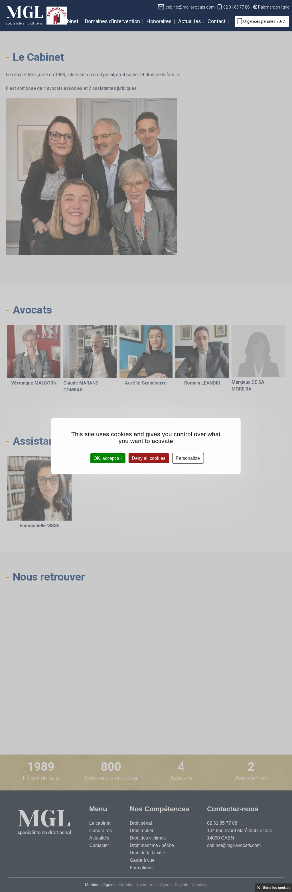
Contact (217, 21)
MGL (25, 14)
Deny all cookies (148, 458)
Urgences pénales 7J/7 (264, 21)
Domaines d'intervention (112, 21)
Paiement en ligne (273, 7)
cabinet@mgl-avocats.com (190, 7)
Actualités (189, 21)
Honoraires (159, 21)
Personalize (188, 458)
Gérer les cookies (277, 888)
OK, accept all (108, 458)
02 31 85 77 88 (236, 7)
